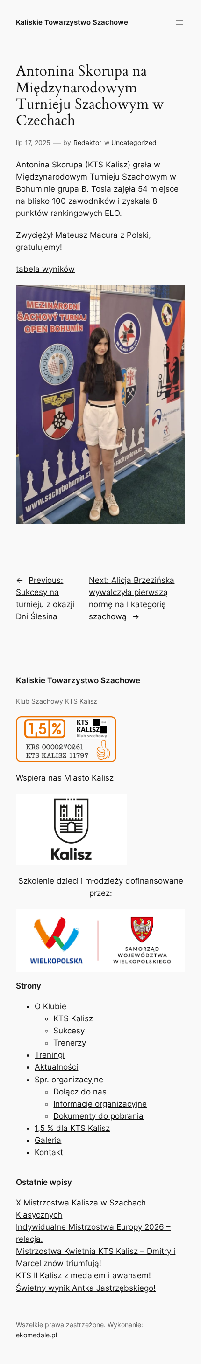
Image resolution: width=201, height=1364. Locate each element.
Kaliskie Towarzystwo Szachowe (72, 22)
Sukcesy (69, 1030)
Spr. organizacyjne (69, 1079)
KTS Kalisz (73, 1018)
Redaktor (87, 142)
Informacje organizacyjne (100, 1103)
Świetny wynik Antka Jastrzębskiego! (86, 1288)
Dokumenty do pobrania (98, 1116)
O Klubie (50, 1006)
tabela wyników (45, 269)
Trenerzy (69, 1042)
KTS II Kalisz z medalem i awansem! (83, 1275)
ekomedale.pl (36, 1335)
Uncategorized (134, 142)
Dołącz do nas (80, 1091)
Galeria (48, 1140)
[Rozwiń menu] (179, 22)
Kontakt (49, 1152)
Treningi (50, 1054)
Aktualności (56, 1067)
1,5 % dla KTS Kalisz (72, 1128)
